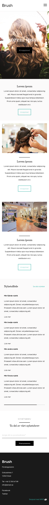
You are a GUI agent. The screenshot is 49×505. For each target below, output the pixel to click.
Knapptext (24, 50)
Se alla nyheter (39, 286)
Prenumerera (24, 443)
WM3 (42, 499)
